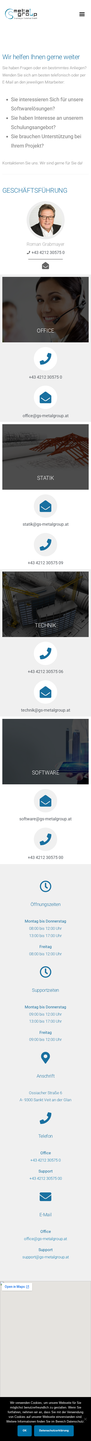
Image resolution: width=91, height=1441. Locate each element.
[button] (82, 14)
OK (25, 1430)
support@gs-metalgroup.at (45, 1257)
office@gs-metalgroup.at (45, 1238)
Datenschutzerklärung (54, 1430)
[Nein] (85, 1419)
